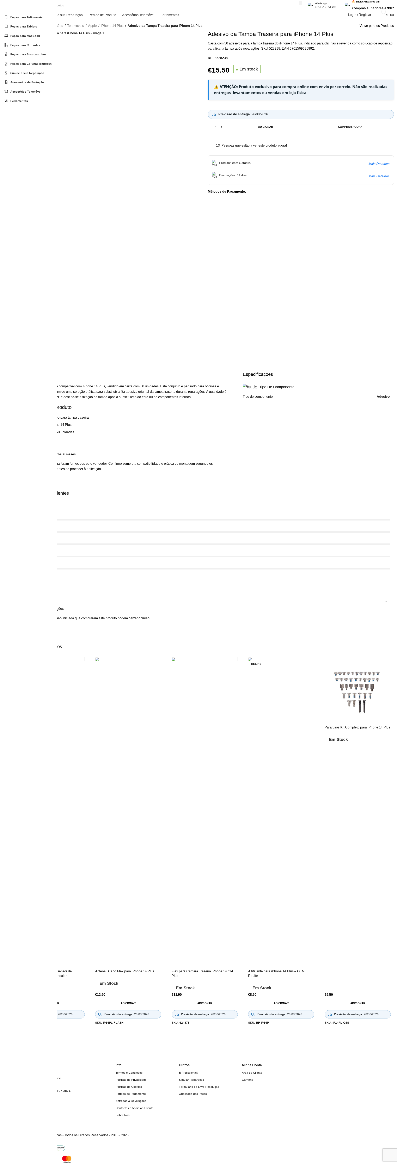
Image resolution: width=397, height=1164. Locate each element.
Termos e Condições (129, 1072)
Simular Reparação (191, 1079)
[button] (128, 1003)
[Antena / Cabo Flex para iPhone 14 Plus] (128, 812)
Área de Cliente (252, 1072)
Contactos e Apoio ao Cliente (134, 1108)
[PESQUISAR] (300, 3)
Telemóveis (75, 25)
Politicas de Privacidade (131, 1079)
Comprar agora (350, 126)
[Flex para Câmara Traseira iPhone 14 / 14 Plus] (205, 812)
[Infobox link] (322, 5)
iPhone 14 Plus (112, 25)
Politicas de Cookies (129, 1086)
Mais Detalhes (379, 164)
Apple (92, 25)
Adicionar (265, 126)
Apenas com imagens (35, 593)
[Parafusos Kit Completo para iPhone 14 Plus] (358, 690)
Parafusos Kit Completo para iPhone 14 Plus (357, 727)
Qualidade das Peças (193, 1093)
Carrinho (247, 1079)
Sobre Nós (122, 1115)
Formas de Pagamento (131, 1093)
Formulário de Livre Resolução (199, 1086)
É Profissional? (188, 1072)
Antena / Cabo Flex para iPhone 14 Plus (124, 971)
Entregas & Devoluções (131, 1100)
